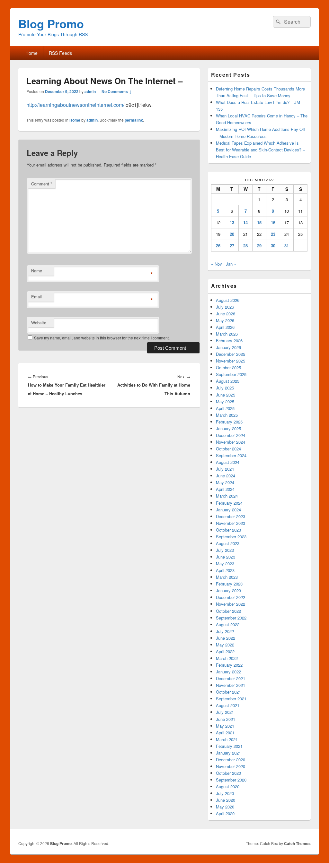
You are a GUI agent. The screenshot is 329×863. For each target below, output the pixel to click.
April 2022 (225, 651)
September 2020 (231, 780)
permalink (134, 120)
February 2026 (229, 341)
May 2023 (225, 563)
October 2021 (228, 692)
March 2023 (227, 577)
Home (31, 53)
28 (245, 246)
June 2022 (225, 638)
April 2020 (225, 813)
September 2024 (231, 455)
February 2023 (229, 584)
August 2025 (227, 381)
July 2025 (225, 388)
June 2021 (225, 719)
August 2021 (227, 705)
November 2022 (230, 604)
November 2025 (230, 361)
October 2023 (228, 530)
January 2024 (228, 510)
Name (36, 271)
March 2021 (227, 739)
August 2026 (227, 300)
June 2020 (225, 800)
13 (232, 222)
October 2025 (228, 367)
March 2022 (227, 658)
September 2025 (231, 374)
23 (273, 234)
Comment (41, 184)
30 (273, 246)
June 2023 (225, 557)
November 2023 (230, 523)
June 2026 (225, 314)
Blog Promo (51, 23)
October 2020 (228, 773)
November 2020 (230, 766)
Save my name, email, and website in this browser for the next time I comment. (102, 337)
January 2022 (228, 672)
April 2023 (225, 570)
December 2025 (230, 354)
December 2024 (230, 435)
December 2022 (230, 597)
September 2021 (231, 699)
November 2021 (230, 685)
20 (232, 234)
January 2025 (228, 428)
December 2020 (230, 759)
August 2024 (227, 462)
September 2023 (231, 537)
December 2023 (230, 516)
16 (273, 222)
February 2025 (229, 422)
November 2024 (230, 442)
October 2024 (228, 449)
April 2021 (225, 733)
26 (218, 246)
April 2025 (225, 408)
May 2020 (225, 807)
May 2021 (225, 726)
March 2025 (227, 415)
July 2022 (225, 631)
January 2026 (228, 347)
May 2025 (225, 401)
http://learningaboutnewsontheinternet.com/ (75, 104)
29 (259, 246)
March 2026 (227, 334)
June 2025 (225, 395)
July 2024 (225, 469)
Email (36, 297)
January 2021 (228, 753)
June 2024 (225, 476)
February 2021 (229, 746)
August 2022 (227, 624)
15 (259, 222)
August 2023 (227, 543)
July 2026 (225, 307)
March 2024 (227, 496)
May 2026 (225, 320)
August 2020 (227, 786)
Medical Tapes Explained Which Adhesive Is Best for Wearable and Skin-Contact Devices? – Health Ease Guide (260, 149)
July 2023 (225, 550)
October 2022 (228, 611)
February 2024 (229, 503)
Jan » (231, 264)
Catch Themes (297, 843)
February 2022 (229, 665)
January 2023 (228, 590)
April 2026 (225, 327)
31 (286, 246)
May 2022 (225, 645)
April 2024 (225, 489)
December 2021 (230, 678)
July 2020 (225, 793)
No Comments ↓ (117, 91)
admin (90, 91)
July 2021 (225, 712)
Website (38, 323)
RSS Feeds (60, 53)
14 (245, 222)
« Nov (216, 264)
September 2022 (231, 618)
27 (232, 246)
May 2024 (225, 482)
